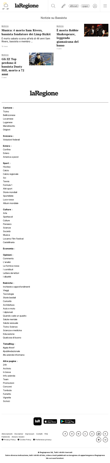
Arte (5, 213)
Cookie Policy (25, 440)
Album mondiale (10, 203)
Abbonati (74, 6)
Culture (7, 209)
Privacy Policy (9, 440)
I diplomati (8, 312)
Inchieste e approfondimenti (16, 286)
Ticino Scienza (10, 326)
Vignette (7, 397)
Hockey (7, 166)
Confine (7, 149)
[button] (65, 433)
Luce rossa (8, 199)
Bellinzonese (9, 115)
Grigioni (6, 129)
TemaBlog (8, 344)
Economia (8, 248)
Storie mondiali (10, 192)
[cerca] (53, 6)
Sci (4, 177)
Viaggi (6, 290)
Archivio (7, 368)
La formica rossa (11, 265)
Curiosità (7, 301)
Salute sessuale (10, 323)
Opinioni (7, 255)
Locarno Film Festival (13, 238)
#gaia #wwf (8, 347)
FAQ (46, 434)
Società (6, 231)
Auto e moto (9, 308)
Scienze (7, 227)
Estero (7, 146)
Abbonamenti (7, 434)
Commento (8, 258)
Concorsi (7, 386)
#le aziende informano (14, 355)
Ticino (6, 111)
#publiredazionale (11, 351)
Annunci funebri (18, 437)
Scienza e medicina (12, 330)
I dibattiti (7, 276)
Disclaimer (18, 434)
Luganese (7, 122)
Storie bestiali (9, 297)
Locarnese (8, 118)
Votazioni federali (11, 139)
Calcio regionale (10, 174)
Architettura (8, 305)
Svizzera (8, 136)
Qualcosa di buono (12, 337)
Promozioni (8, 383)
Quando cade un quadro (14, 315)
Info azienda (9, 375)
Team (5, 379)
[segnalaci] (63, 6)
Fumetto (7, 394)
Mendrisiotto (9, 126)
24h (5, 364)
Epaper (85, 6)
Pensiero (7, 224)
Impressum (29, 434)
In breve (7, 372)
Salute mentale (10, 319)
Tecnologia (8, 294)
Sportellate (8, 195)
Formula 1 (7, 185)
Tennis (6, 181)
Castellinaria (8, 242)
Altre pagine (10, 361)
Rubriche (8, 283)
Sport (6, 163)
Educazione (8, 334)
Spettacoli (8, 216)
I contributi (8, 269)
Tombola (7, 390)
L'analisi (7, 262)
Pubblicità (6, 437)
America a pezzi (11, 157)
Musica (6, 235)
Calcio (6, 170)
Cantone (8, 107)
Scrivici (6, 401)
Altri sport (7, 188)
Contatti (39, 434)
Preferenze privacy (43, 440)
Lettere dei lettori (11, 273)
